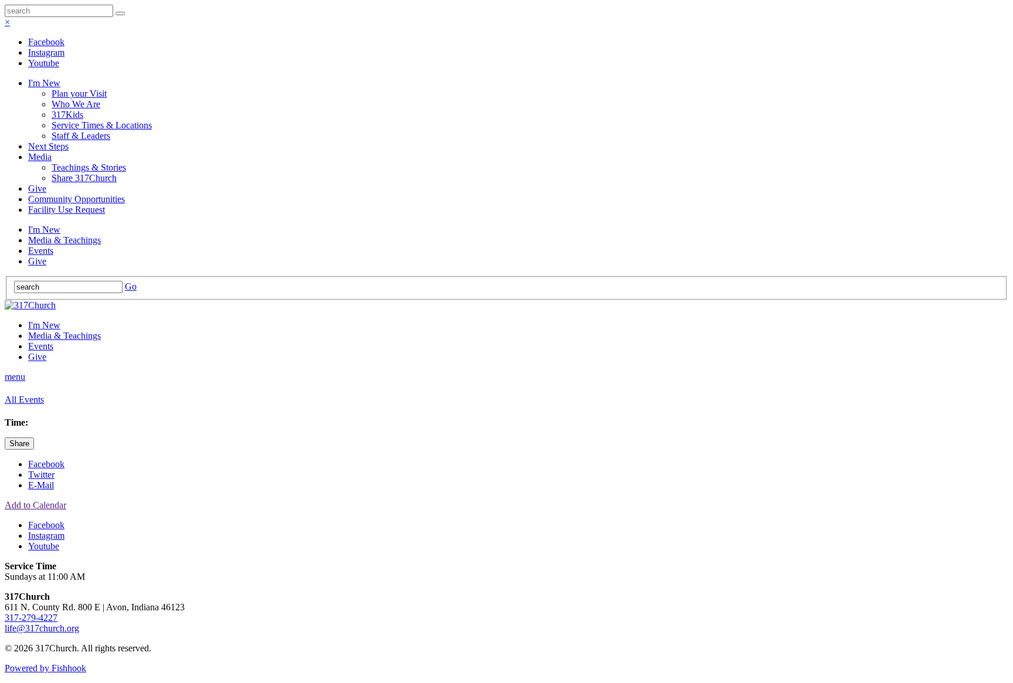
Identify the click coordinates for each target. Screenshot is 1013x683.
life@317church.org (42, 628)
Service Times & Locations (102, 125)
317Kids (67, 115)
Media (40, 157)
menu (15, 377)
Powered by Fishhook (45, 668)
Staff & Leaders (81, 136)
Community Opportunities (76, 199)
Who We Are (76, 104)
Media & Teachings (64, 240)
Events (40, 251)
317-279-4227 (31, 618)
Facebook (46, 42)
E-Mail (41, 485)
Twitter (41, 475)
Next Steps (48, 146)
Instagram (46, 52)
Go (131, 286)
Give (37, 188)
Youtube (43, 63)
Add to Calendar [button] (35, 505)
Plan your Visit (79, 93)
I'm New (44, 83)
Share (19, 443)
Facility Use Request (66, 210)
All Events (24, 400)
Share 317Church (84, 178)
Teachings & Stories (89, 167)
